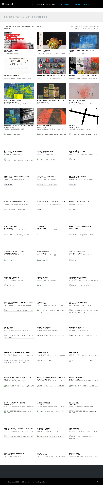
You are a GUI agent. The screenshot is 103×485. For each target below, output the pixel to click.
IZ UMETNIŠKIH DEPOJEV (77, 151)
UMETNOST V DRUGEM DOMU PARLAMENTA (51, 378)
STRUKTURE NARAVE (44, 327)
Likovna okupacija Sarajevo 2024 (16, 176)
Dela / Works (64, 4)
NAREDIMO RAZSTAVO (44, 126)
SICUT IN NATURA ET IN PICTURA (15, 403)
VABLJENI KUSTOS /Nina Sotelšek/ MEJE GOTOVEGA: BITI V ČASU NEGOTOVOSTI (63, 101)
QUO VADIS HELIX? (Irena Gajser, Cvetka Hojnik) (21, 428)
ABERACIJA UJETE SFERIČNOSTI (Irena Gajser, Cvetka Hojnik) (25, 353)
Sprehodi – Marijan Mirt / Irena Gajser (18, 126)
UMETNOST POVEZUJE (11, 277)
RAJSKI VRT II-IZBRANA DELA (14, 453)
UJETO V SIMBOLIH (43, 277)
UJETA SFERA (8, 327)
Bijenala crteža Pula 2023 (79, 201)
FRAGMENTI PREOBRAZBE (12, 101)
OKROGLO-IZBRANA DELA (78, 277)
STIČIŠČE (72, 126)
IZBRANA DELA (74, 403)
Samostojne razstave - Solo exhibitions (87, 27)
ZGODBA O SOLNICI (43, 50)
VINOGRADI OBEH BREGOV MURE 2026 (82, 50)
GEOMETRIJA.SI (74, 428)
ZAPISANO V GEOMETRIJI (77, 252)
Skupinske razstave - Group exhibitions (87, 28)
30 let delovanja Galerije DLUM (16, 201)
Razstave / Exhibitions (46, 4)
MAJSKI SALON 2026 (11, 50)
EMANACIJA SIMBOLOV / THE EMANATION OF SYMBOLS (22, 302)
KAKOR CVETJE (74, 453)
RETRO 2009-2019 (43, 252)
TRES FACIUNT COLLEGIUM (45, 176)
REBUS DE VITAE (74, 353)
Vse (72, 27)
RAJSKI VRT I (41, 453)
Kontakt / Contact (82, 4)
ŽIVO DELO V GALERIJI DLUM (13, 151)
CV (32, 4)
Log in (96, 482)
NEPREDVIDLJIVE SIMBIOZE (78, 176)
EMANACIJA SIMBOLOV (76, 327)
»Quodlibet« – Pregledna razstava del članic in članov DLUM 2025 (62, 75)
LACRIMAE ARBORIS (43, 403)
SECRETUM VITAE (42, 353)
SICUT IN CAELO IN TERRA (78, 302)
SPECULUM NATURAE (76, 378)
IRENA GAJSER (10, 4)
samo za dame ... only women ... (80, 227)
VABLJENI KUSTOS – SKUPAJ (46, 151)
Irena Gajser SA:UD (11, 227)
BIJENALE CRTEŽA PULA (77, 101)
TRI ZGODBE (41, 302)
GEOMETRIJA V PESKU (11, 75)
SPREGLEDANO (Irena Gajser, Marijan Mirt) (20, 378)
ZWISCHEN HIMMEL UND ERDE (14, 252)
